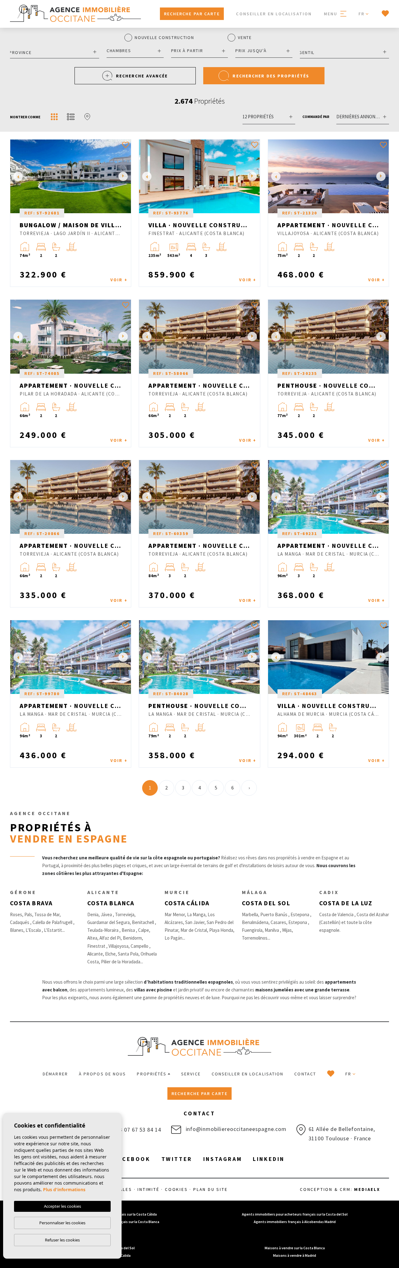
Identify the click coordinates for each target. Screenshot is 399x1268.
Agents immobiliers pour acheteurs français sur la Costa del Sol (295, 1214)
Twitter (176, 1158)
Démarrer (55, 1074)
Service (191, 1074)
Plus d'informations (64, 1189)
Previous (16, 176)
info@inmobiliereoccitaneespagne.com (235, 1129)
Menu (331, 14)
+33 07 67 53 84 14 (136, 1129)
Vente (245, 37)
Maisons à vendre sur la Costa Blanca (295, 1248)
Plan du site (210, 1189)
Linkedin (269, 1158)
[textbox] (53, 52)
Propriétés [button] (151, 1074)
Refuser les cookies (62, 1240)
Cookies (176, 1189)
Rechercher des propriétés (271, 76)
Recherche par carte (192, 14)
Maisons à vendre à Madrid (294, 1255)
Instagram (222, 1158)
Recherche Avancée (142, 76)
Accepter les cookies (62, 1206)
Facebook (132, 1158)
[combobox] (54, 51)
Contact (305, 1074)
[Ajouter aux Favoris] (125, 144)
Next (124, 176)
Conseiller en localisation (274, 14)
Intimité (148, 1189)
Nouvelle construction (164, 37)
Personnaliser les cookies (62, 1223)
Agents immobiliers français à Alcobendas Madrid (295, 1221)
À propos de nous (102, 1074)
